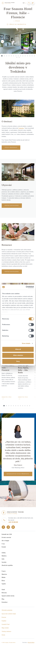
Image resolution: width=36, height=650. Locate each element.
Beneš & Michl (31, 642)
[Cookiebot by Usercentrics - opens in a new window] (26, 287)
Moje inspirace (13, 8)
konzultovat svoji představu (18, 474)
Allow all (18, 349)
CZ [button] (24, 3)
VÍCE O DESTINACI (11, 147)
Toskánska (21, 128)
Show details (26, 343)
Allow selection (18, 355)
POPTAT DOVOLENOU (12, 205)
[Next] (33, 41)
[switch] (31, 324)
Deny (18, 361)
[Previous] (2, 41)
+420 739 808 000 (13, 522)
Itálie (17, 21)
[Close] (32, 8)
